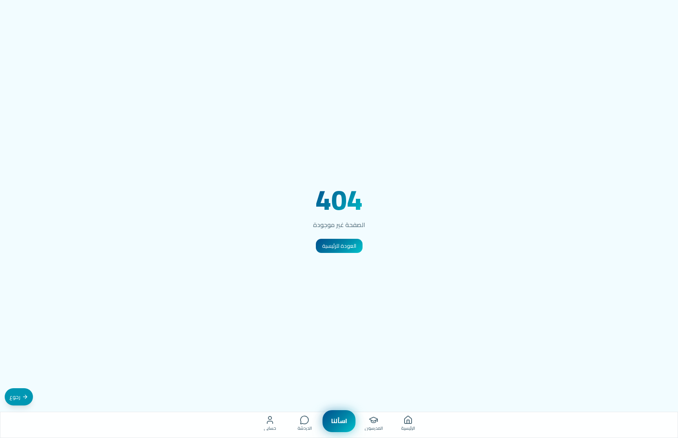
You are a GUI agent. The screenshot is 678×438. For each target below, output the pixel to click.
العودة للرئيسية (339, 246)
